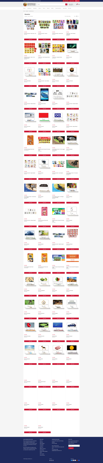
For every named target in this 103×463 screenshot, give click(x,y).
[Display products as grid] (76, 16)
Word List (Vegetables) (41, 290)
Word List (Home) (40, 196)
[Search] (66, 4)
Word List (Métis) (54, 126)
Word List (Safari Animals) (42, 381)
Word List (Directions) (41, 313)
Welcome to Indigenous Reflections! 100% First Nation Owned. (32, 0)
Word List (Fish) (54, 336)
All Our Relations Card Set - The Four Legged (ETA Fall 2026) (58, 150)
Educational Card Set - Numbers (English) (30, 220)
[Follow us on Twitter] (51, 460)
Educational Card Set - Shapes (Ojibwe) (71, 126)
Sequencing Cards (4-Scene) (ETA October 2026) (58, 267)
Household (34, 8)
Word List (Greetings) (69, 149)
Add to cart (30, 39)
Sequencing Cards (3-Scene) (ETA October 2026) (58, 221)
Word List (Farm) (54, 404)
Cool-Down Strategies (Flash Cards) (29, 149)
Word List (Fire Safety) (27, 336)
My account (71, 4)
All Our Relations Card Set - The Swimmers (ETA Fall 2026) (30, 197)
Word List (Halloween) (27, 381)
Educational (29, 8)
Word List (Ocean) (26, 404)
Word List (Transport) (69, 336)
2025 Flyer (41, 442)
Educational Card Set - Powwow (42, 33)
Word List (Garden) (26, 427)
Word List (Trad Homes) (69, 290)
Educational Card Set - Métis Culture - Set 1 (30, 33)
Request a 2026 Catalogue (43, 451)
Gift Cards (69, 8)
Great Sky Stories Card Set (42, 103)
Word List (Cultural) (69, 57)
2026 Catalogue (42, 443)
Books (52, 8)
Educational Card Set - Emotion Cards (57, 33)
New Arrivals (65, 8)
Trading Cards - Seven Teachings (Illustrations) (70, 34)
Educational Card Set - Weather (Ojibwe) (29, 103)
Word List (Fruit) (54, 290)
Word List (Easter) (40, 404)
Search (41, 452)
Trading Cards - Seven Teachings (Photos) (44, 57)
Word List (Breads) (69, 404)
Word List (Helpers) (55, 313)
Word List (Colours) (41, 126)
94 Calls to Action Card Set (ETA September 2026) (72, 267)
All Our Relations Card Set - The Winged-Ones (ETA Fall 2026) (58, 197)
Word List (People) (26, 290)
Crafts (44, 8)
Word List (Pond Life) (41, 336)
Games (40, 8)
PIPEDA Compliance (43, 448)
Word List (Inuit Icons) (27, 126)
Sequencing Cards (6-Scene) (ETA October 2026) (44, 150)
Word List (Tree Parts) (27, 313)
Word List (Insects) (69, 381)
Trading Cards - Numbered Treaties (57, 57)
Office (24, 8)
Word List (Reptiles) (55, 381)
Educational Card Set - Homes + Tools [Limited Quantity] (29, 57)
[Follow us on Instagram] (53, 460)
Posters (48, 8)
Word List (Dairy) (40, 427)
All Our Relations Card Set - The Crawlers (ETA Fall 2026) (72, 173)
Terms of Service (42, 455)
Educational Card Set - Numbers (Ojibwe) (72, 103)
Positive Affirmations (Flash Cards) (43, 220)
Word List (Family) (54, 103)
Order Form (41, 447)
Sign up (78, 0)
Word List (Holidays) (69, 196)
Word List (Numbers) (69, 220)
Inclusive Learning (58, 8)
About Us (41, 440)
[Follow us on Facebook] (50, 460)
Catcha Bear (41, 444)
